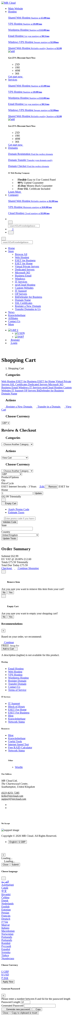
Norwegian (7, 934)
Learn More (15, 191)
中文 (4, 891)
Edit (42, 486)
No (4, 592)
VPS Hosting (15, 674)
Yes (11, 592)
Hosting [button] (12, 11)
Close (5, 864)
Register (15, 339)
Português (6, 937)
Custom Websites (24, 287)
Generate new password (18, 1009)
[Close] (3, 571)
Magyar (5, 924)
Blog (10, 715)
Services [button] (12, 79)
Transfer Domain (17, 683)
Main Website (15, 8)
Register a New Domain (28, 306)
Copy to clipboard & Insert (24, 1013)
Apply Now (8, 981)
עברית (4, 921)
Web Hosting (22, 257)
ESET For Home (17, 709)
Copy (38, 1009)
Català (4, 887)
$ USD (5, 974)
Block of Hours (16, 706)
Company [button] (13, 194)
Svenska (5, 952)
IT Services (21, 281)
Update (38, 493)
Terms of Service (17, 690)
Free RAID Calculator (20, 747)
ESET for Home (24, 263)
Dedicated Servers (24, 269)
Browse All (21, 254)
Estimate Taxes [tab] (16, 512)
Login (13, 343)
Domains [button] (13, 147)
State (4, 525)
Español (5, 949)
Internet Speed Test (18, 744)
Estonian (6, 909)
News (11, 312)
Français (5, 915)
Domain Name (23, 300)
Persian (5, 912)
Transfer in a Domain (48, 406)
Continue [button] (9, 642)
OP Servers (21, 293)
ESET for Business (25, 260)
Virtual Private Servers (27, 266)
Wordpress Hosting (18, 677)
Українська (7, 958)
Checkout (6, 568)
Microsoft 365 (22, 272)
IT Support (21, 290)
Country (5, 531)
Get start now (15, 76)
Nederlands (7, 903)
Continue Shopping (28, 568)
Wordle (19, 767)
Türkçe (5, 955)
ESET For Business (18, 712)
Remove (52, 486)
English (5, 906)
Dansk (4, 900)
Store (11, 251)
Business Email (23, 275)
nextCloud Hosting (25, 284)
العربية (5, 881)
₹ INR (4, 978)
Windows (20, 278)
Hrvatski (6, 894)
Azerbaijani (7, 884)
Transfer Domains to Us (28, 309)
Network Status (16, 721)
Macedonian (8, 931)
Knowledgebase (16, 315)
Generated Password (12, 1005)
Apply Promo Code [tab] (18, 509)
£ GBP (5, 971)
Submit (15, 864)
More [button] (11, 324)
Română (5, 943)
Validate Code (9, 522)
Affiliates (13, 318)
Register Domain (17, 680)
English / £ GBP (17, 842)
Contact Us (14, 321)
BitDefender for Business (28, 297)
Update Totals (9, 538)
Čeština (5, 897)
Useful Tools (15, 741)
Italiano (5, 927)
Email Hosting (16, 668)
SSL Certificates (23, 303)
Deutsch (5, 918)
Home (11, 248)
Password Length (10, 1002)
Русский (6, 946)
